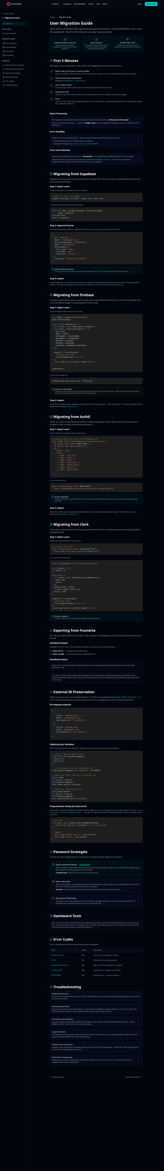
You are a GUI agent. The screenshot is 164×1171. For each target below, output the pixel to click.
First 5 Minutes (11, 33)
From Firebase (10, 47)
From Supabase (11, 43)
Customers (67, 4)
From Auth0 (9, 51)
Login (140, 4)
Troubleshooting (11, 85)
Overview (8, 24)
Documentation (80, 4)
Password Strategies (13, 73)
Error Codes (9, 81)
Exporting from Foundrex (14, 65)
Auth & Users (64, 647)
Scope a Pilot (151, 4)
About (105, 4)
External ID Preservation (14, 69)
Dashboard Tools (11, 77)
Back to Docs (9, 13)
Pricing (90, 4)
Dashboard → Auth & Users (74, 81)
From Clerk (9, 55)
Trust (98, 4)
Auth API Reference (133, 1077)
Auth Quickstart (58, 1077)
